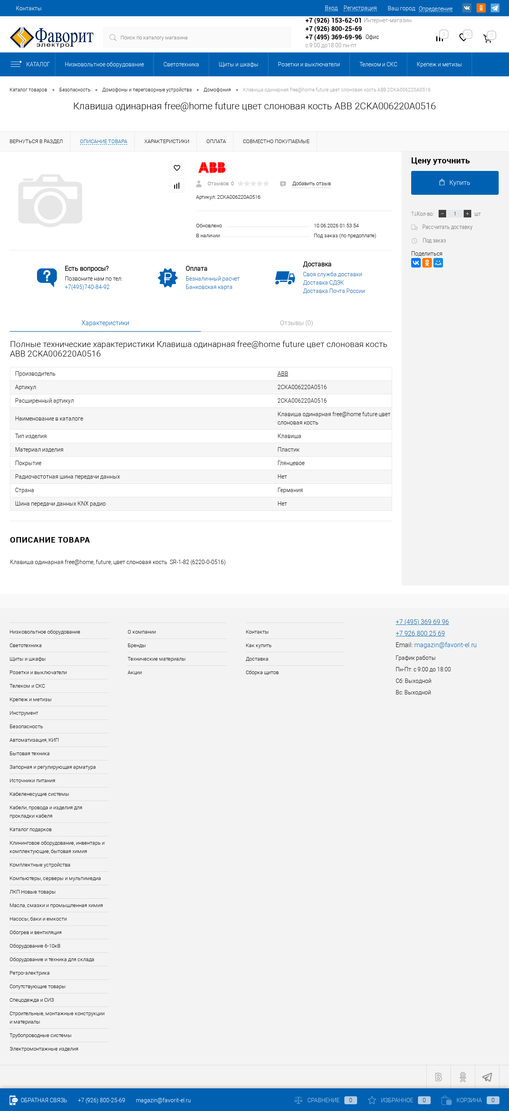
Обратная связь (43, 1100)
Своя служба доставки (332, 274)
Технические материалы (157, 659)
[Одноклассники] (427, 263)
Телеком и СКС (378, 64)
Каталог (38, 64)
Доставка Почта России (334, 291)
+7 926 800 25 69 (420, 633)
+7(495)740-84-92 (87, 287)
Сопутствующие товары (38, 986)
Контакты (29, 8)
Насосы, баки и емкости (38, 919)
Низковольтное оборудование (104, 64)
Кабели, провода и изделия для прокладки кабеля (46, 812)
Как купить (259, 645)
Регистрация (360, 8)
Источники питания (32, 780)
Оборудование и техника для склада (52, 959)
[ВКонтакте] (416, 263)
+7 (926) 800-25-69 (101, 1100)
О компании (142, 632)
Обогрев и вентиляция (36, 932)
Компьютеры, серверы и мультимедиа (55, 878)
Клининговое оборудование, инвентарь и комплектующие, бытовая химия (57, 847)
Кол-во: (425, 213)
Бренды (137, 645)
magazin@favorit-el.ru (445, 645)
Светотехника (181, 64)
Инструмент (24, 713)
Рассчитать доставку (447, 227)
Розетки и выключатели (309, 64)
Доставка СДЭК (323, 282)
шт (477, 213)
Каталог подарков (31, 829)
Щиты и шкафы (238, 64)
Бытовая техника (30, 753)
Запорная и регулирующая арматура (53, 767)
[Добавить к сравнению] (177, 185)
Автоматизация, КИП (34, 740)
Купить (459, 182)
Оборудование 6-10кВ (35, 946)
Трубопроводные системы (41, 1035)
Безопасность (26, 726)
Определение (436, 9)
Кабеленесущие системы (39, 794)
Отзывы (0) (296, 323)
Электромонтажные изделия (44, 1049)
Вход (331, 8)
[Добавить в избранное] (177, 168)
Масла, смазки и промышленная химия (56, 905)
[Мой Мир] (438, 263)
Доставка (257, 659)
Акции (135, 672)
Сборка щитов (262, 672)
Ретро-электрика (30, 973)
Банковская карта (209, 287)
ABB (283, 373)
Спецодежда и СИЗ (32, 1000)
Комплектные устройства (40, 865)
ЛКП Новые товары (33, 892)
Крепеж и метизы (439, 64)
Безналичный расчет (213, 278)
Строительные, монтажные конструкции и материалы (57, 1017)
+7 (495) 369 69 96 (422, 622)
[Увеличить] (98, 201)
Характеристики (105, 323)
